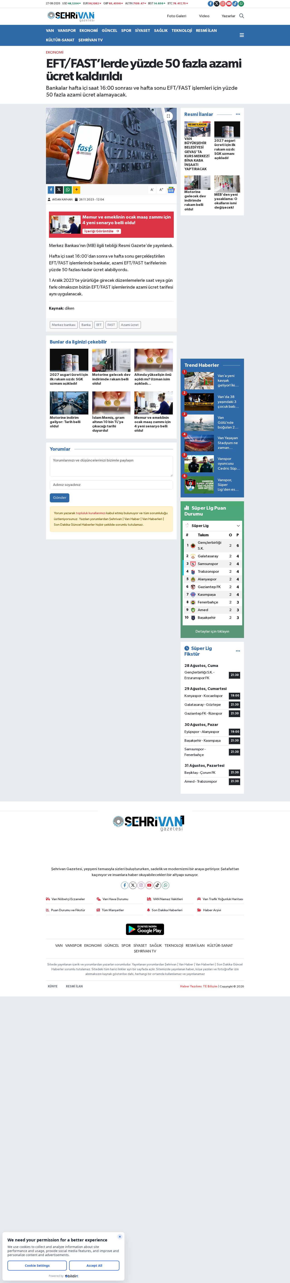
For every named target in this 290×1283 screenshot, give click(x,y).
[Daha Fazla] (76, 190)
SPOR (126, 31)
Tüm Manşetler (113, 910)
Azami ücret (130, 325)
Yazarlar (228, 16)
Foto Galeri (176, 16)
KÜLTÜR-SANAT (60, 40)
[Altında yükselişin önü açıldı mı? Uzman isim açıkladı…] (153, 360)
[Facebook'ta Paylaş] (51, 190)
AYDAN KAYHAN (62, 199)
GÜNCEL (109, 31)
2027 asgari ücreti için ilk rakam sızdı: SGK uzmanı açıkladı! (69, 379)
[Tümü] (238, 114)
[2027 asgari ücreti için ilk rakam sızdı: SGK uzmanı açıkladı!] (69, 360)
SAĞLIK (161, 31)
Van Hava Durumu (115, 899)
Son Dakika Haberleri (167, 910)
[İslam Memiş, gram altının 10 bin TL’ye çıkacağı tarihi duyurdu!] (111, 403)
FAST (111, 325)
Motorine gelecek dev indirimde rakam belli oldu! (111, 379)
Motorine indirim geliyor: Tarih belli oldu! (65, 422)
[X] (133, 885)
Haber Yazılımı (191, 986)
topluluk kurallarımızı (91, 513)
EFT (99, 325)
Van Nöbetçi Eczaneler (68, 899)
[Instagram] (141, 885)
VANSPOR (67, 31)
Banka (86, 325)
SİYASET (142, 31)
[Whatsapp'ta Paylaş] (68, 190)
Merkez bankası (63, 325)
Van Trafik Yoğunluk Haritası (223, 899)
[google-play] (145, 929)
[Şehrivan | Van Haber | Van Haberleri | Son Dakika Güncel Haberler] (72, 16)
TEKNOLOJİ (182, 31)
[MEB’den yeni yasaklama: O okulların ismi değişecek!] (227, 184)
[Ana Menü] (242, 35)
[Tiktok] (157, 885)
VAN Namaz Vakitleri (168, 899)
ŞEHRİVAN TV (90, 40)
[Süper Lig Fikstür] (238, 651)
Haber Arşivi (212, 910)
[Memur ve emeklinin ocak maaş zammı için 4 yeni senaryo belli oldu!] (153, 403)
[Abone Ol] (171, 190)
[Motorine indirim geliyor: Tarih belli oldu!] (69, 403)
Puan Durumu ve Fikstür (68, 910)
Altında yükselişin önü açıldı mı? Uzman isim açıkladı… (152, 379)
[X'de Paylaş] (59, 190)
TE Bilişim (210, 986)
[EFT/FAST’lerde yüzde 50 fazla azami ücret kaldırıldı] (111, 146)
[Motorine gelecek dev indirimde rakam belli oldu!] (111, 360)
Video (204, 16)
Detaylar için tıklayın (212, 631)
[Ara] (241, 16)
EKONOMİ (89, 31)
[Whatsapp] (165, 885)
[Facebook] (124, 885)
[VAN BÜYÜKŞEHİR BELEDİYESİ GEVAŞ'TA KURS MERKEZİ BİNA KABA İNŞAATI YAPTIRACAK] (197, 129)
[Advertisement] (212, 287)
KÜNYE (53, 986)
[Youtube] (149, 885)
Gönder (59, 498)
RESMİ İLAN (206, 31)
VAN (50, 31)
